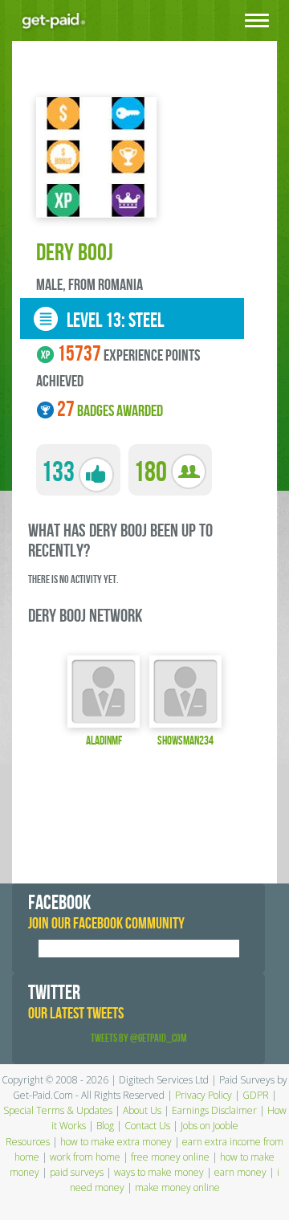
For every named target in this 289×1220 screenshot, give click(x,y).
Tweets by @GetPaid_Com (139, 1038)
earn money (240, 1172)
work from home (85, 1157)
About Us (142, 1110)
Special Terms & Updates (57, 1110)
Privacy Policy (203, 1095)
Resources (28, 1142)
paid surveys (77, 1172)
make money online (177, 1187)
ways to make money (159, 1172)
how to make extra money (116, 1142)
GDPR (255, 1095)
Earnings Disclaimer (214, 1110)
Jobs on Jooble (209, 1125)
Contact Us (147, 1125)
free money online (170, 1157)
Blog (105, 1125)
